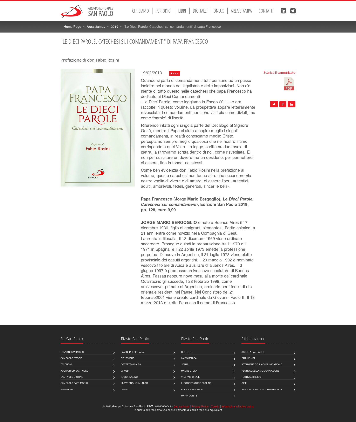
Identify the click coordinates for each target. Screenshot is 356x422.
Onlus (218, 11)
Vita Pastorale (190, 376)
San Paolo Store (71, 358)
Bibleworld (68, 389)
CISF (244, 383)
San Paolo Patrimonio (74, 383)
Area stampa (241, 11)
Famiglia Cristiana (132, 351)
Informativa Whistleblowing (237, 406)
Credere (186, 351)
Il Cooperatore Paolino (196, 383)
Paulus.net (248, 358)
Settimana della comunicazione (261, 364)
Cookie (215, 406)
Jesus (184, 364)
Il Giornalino (129, 376)
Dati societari (181, 406)
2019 (114, 26)
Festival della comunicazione (260, 370)
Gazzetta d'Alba (131, 364)
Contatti (266, 11)
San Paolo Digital (72, 376)
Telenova (66, 364)
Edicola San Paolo (192, 389)
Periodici (163, 11)
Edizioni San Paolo (72, 351)
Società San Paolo (253, 351)
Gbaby (125, 389)
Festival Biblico (251, 376)
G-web (125, 370)
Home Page (72, 26)
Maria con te (189, 395)
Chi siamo (140, 11)
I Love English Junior (134, 383)
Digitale (200, 11)
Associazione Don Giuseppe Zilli (261, 389)
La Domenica (189, 358)
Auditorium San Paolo (74, 370)
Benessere (127, 358)
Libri (182, 11)
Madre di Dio (189, 370)
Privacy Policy (200, 406)
